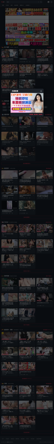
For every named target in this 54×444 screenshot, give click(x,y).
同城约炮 (40, 114)
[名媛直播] (27, 222)
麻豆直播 (36, 114)
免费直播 (31, 114)
